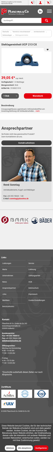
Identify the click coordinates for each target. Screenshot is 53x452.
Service (31, 263)
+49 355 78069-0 (12, 336)
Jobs (4, 294)
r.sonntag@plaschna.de (19, 199)
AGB (30, 282)
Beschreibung (7, 105)
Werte (4, 269)
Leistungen (6, 263)
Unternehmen (7, 276)
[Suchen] (46, 20)
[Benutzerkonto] (40, 2)
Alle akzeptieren (24, 448)
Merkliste (6, 300)
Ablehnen (10, 448)
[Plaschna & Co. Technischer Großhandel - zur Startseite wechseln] (15, 11)
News (4, 282)
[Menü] (49, 12)
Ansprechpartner (9, 288)
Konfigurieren (41, 448)
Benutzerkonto (8, 306)
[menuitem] (49, 12)
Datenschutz (33, 288)
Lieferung (32, 269)
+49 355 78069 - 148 (15, 196)
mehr (37, 111)
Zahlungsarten (34, 276)
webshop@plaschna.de (11, 341)
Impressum (32, 294)
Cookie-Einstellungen (36, 300)
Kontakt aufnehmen (26, 143)
